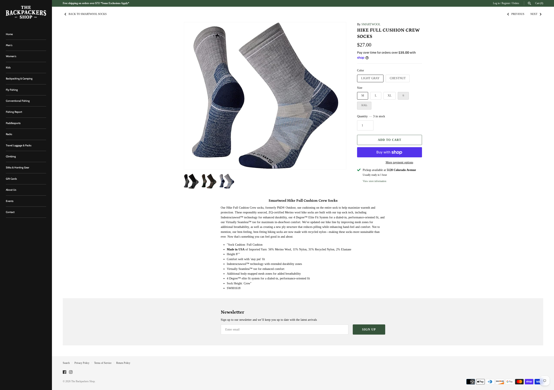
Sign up (369, 329)
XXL (364, 105)
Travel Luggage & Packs (18, 145)
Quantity (371, 116)
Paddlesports (13, 123)
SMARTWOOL (371, 24)
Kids (8, 67)
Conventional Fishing (18, 100)
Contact (10, 212)
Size (359, 87)
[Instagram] (70, 372)
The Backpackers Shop (83, 381)
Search (66, 362)
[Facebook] (64, 372)
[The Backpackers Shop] (26, 12)
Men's (9, 45)
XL (390, 95)
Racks (9, 134)
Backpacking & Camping (19, 78)
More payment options (399, 162)
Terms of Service (102, 362)
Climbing (11, 156)
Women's (11, 56)
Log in (496, 3)
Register (506, 3)
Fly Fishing (12, 89)
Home (9, 34)
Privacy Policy (81, 362)
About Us (11, 189)
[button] (193, 96)
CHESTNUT (398, 78)
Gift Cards (11, 178)
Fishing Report (14, 111)
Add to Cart (389, 140)
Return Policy (123, 362)
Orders (515, 3)
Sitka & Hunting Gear (17, 167)
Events (9, 201)
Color (360, 70)
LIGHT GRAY (370, 78)
